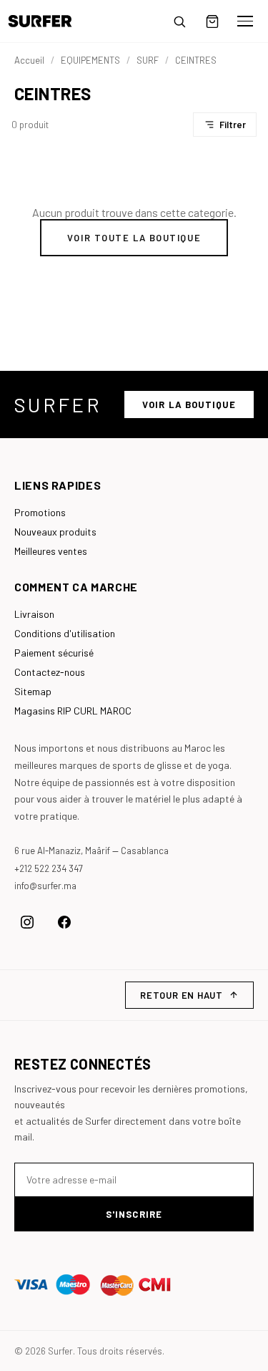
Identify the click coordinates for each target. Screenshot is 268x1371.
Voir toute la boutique (134, 237)
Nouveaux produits (55, 531)
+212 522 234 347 (48, 868)
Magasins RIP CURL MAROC (72, 710)
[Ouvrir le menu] (245, 21)
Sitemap (32, 691)
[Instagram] (27, 922)
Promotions (40, 512)
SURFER (57, 404)
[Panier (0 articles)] (212, 21)
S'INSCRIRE (134, 1214)
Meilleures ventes (50, 551)
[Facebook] (64, 922)
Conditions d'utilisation (64, 633)
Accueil (29, 60)
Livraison (34, 614)
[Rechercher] (179, 21)
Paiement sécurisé (54, 652)
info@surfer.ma (45, 885)
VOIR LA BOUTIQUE (189, 404)
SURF (148, 60)
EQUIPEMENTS (90, 60)
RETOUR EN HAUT (181, 995)
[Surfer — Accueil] (50, 21)
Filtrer (232, 124)
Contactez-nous (49, 672)
